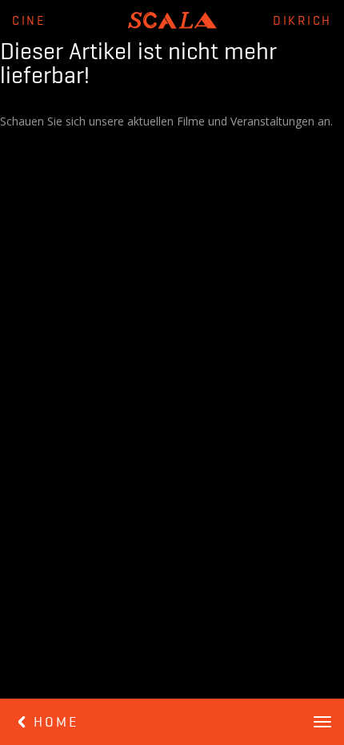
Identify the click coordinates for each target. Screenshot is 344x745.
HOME (53, 722)
